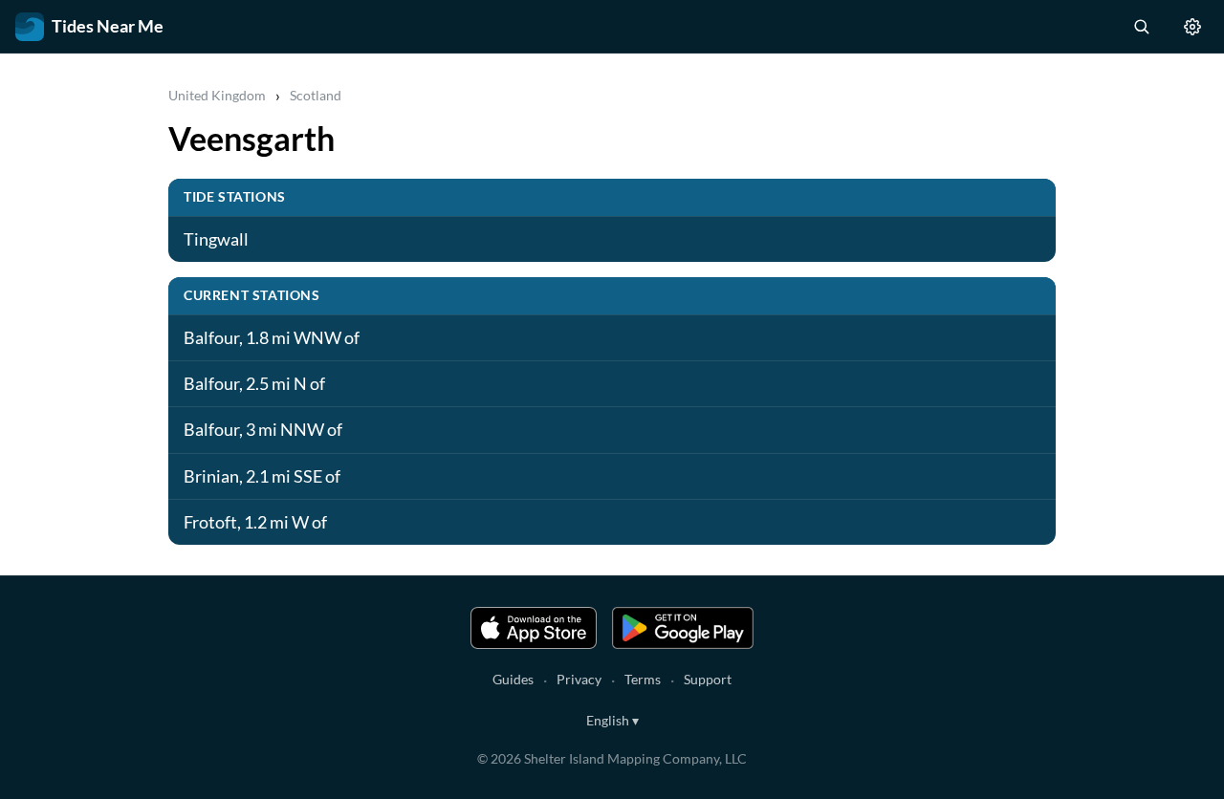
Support (708, 679)
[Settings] (1192, 27)
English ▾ (612, 720)
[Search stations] (1141, 27)
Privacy (579, 679)
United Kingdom (217, 95)
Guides (513, 679)
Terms (642, 679)
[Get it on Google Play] (683, 628)
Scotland (315, 95)
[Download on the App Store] (533, 628)
